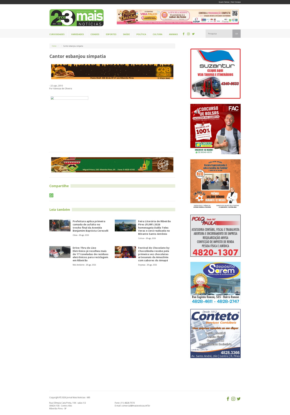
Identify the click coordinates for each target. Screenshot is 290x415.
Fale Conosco (236, 2)
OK (236, 34)
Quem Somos (224, 2)
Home (54, 46)
